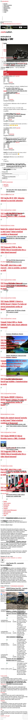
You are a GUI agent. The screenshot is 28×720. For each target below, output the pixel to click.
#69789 (18, 112)
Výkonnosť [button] (3, 682)
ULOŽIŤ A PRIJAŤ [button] (5, 714)
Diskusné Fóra (8, 56)
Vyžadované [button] (4, 591)
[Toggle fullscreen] (4, 716)
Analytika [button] (3, 691)
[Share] (2, 716)
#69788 (18, 92)
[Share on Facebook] (15, 41)
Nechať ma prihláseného (9, 175)
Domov (2, 56)
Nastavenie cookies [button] (6, 556)
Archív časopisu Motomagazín (10, 509)
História (5, 9)
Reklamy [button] (3, 699)
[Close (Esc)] (1, 716)
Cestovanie (6, 6)
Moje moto (5, 512)
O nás (4, 12)
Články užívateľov (7, 510)
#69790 (18, 126)
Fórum (4, 514)
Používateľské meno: (7, 172)
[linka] (5, 89)
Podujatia (5, 10)
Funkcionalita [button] (4, 674)
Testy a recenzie (7, 5)
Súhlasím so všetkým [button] (16, 556)
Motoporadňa (6, 8)
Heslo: (3, 174)
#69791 (18, 141)
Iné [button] (1, 707)
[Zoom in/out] (5, 716)
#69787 (18, 75)
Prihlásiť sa (4, 176)
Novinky (5, 3)
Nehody (15, 56)
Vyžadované (5, 593)
